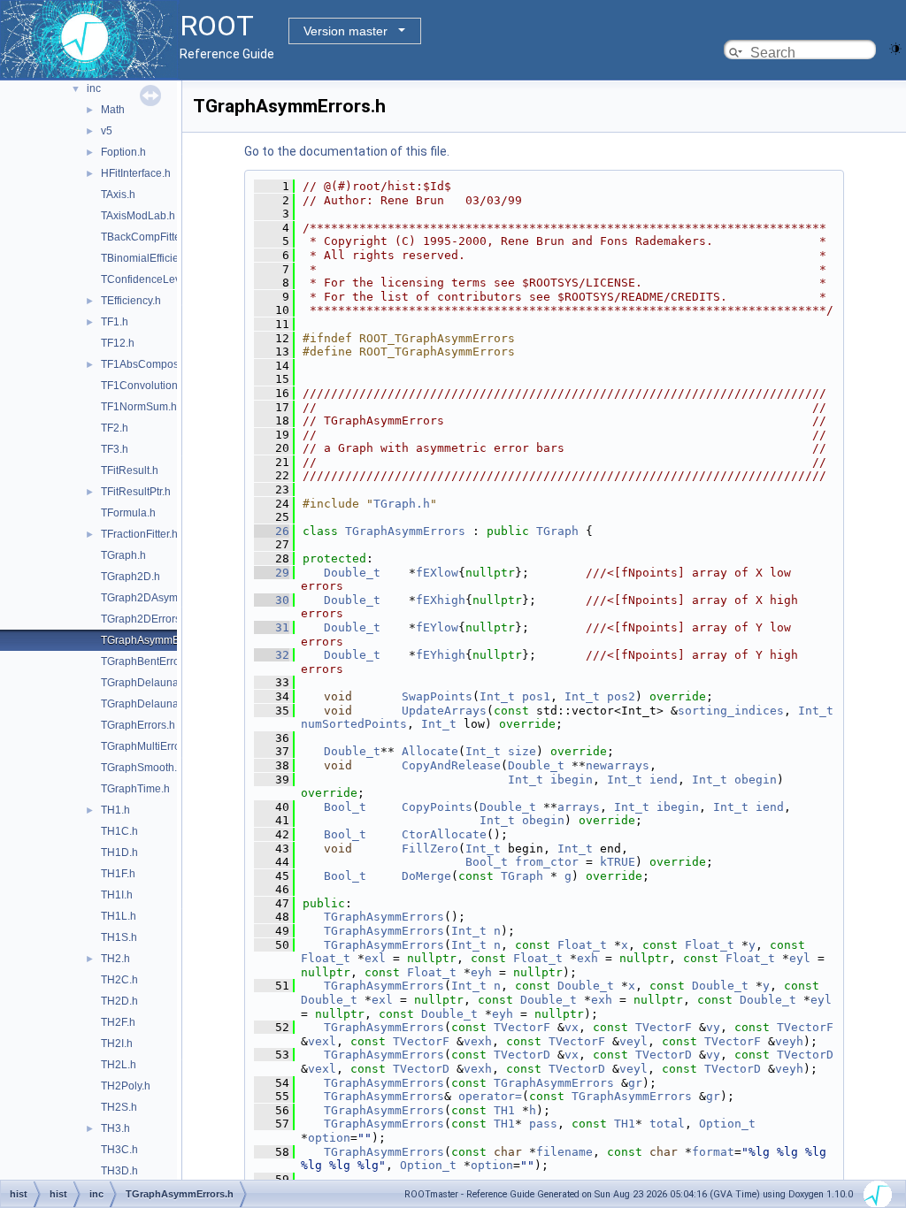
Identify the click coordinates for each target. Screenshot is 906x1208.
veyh (789, 1041)
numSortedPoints (354, 723)
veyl (633, 1041)
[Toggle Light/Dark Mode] (895, 47)
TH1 (504, 1110)
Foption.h (123, 152)
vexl (322, 1041)
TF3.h (114, 449)
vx (571, 1027)
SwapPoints (437, 696)
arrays (578, 807)
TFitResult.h (129, 470)
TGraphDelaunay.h (146, 683)
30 (271, 600)
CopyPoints (437, 807)
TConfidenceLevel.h (149, 279)
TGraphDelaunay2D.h (154, 704)
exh (587, 958)
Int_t (497, 696)
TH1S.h (119, 937)
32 (271, 654)
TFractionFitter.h (139, 534)
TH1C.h (119, 831)
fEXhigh (440, 600)
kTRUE (617, 861)
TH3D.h (119, 1171)
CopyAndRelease (451, 765)
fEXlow (437, 572)
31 (271, 627)
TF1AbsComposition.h (154, 364)
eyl (799, 958)
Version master (345, 31)
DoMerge (426, 876)
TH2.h (115, 958)
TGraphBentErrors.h (149, 661)
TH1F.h (118, 874)
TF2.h (114, 428)
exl (375, 958)
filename (564, 1151)
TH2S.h (119, 1107)
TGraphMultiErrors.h (149, 746)
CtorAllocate (444, 834)
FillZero (430, 848)
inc (94, 88)
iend (663, 779)
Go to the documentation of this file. (346, 151)
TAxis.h (118, 194)
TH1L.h (118, 916)
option (329, 1137)
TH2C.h (119, 980)
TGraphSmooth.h (142, 767)
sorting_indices (731, 710)
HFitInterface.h (136, 173)
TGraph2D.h (130, 576)
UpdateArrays (444, 710)
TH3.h (115, 1128)
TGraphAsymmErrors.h (156, 640)
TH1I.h (117, 895)
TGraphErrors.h (138, 725)
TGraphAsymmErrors (405, 531)
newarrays (617, 765)
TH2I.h (117, 1043)
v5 (106, 131)
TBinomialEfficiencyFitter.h (164, 258)
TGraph (557, 531)
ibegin (571, 779)
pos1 (536, 696)
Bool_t (345, 807)
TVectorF (522, 1027)
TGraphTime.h (135, 789)
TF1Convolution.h (144, 385)
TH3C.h (119, 1149)
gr (635, 1082)
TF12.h (117, 343)
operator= (490, 1096)
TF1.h (114, 322)
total (667, 1123)
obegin (755, 779)
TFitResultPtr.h (136, 491)
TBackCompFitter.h (146, 237)
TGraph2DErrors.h (145, 619)
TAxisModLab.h (138, 216)
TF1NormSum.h (139, 407)
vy (713, 1027)
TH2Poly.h (125, 1086)
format (713, 1151)
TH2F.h (118, 1022)
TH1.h (115, 810)
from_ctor (547, 861)
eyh (481, 972)
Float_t (582, 945)
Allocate (430, 751)
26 (271, 531)
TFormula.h (128, 513)
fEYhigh (440, 654)
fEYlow (437, 627)
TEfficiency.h (131, 300)
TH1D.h (119, 852)
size (522, 751)
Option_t (727, 1123)
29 (271, 572)
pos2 (621, 696)
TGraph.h (123, 555)
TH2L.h (118, 1065)
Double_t (352, 572)
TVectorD (522, 1054)
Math (113, 109)
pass (543, 1123)
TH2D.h (119, 1001)
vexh (478, 1041)
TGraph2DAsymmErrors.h (163, 598)
